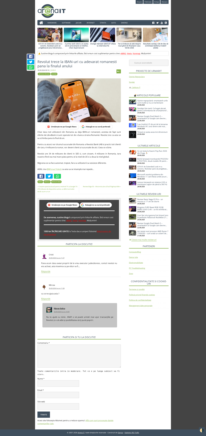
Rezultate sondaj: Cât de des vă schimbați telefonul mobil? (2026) (155, 46)
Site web (41, 401)
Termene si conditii (137, 289)
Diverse (54, 74)
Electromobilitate (136, 262)
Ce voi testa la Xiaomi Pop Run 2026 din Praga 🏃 (152, 152)
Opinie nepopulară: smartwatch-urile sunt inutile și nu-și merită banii (152, 101)
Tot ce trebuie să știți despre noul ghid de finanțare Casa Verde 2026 (129, 46)
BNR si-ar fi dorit (54, 169)
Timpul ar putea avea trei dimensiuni (152, 132)
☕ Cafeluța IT (134, 87)
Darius (120, 432)
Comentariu (43, 343)
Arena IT (53, 11)
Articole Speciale (44, 74)
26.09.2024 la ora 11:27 (56, 258)
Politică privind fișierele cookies (142, 295)
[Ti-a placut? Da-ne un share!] (30, 56)
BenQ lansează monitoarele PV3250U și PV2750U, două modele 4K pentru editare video (152, 161)
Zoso (131, 273)
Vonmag (136, 53)
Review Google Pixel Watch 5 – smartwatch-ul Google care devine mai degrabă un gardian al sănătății (151, 118)
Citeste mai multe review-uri (144, 239)
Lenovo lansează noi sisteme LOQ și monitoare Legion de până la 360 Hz (152, 183)
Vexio (129, 53)
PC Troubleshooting (137, 268)
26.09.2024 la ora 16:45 (62, 312)
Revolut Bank (56, 182)
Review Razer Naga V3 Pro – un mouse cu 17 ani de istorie (150, 200)
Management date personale (140, 305)
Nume (40, 378)
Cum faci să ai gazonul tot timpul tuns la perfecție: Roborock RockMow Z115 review (152, 217)
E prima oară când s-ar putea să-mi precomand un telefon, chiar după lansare (76, 46)
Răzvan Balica (59, 308)
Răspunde (45, 271)
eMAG (123, 53)
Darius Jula (133, 257)
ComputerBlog (135, 252)
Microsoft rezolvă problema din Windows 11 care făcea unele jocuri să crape (151, 176)
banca (40, 182)
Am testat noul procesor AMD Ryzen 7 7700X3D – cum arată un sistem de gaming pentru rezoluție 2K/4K (152, 233)
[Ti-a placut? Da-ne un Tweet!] (30, 62)
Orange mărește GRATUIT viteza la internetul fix (103, 45)
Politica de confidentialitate (140, 300)
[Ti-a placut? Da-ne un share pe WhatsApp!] (30, 67)
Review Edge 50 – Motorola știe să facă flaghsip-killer (101, 186)
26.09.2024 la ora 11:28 (56, 288)
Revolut (47, 182)
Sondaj (132, 82)
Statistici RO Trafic (132, 432)
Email (40, 390)
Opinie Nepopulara (137, 76)
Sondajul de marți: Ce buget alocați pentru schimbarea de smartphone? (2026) (152, 110)
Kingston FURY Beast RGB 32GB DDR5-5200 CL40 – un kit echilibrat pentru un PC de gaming (151, 209)
